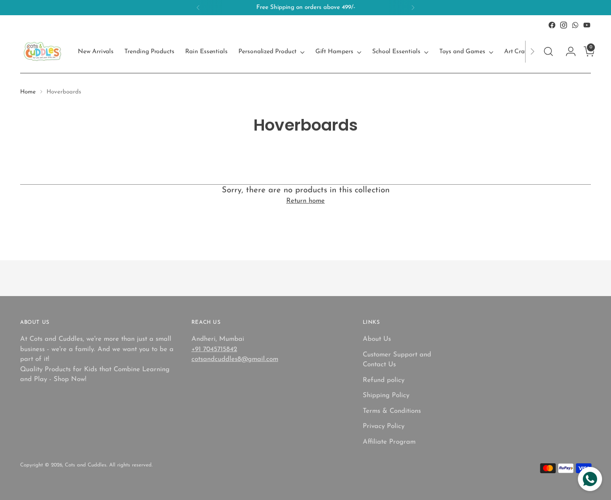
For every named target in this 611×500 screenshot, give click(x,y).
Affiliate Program (389, 442)
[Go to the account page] (567, 51)
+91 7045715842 (214, 349)
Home (28, 92)
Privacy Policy (383, 426)
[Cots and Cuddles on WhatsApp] (575, 25)
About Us (377, 339)
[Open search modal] (548, 51)
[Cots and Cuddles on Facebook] (552, 25)
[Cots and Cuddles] (42, 51)
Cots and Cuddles (85, 465)
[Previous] (198, 7)
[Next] (413, 7)
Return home (305, 201)
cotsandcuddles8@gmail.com (234, 359)
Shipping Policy (386, 395)
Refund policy (383, 380)
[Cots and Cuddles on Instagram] (564, 25)
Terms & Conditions (392, 411)
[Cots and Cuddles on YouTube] (587, 25)
